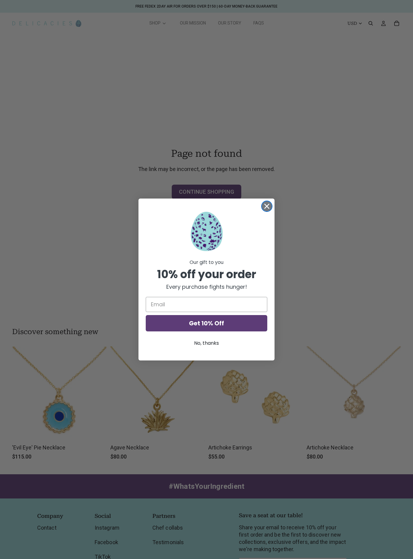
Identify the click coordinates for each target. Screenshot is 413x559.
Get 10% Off (206, 323)
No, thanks (206, 343)
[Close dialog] (267, 206)
